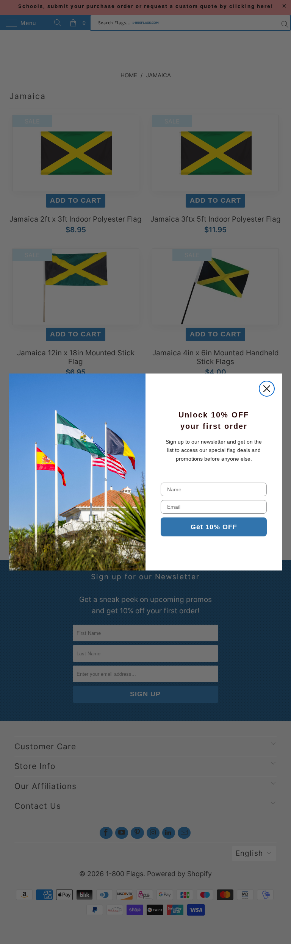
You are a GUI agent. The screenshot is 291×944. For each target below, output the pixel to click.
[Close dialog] (266, 388)
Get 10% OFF (214, 527)
